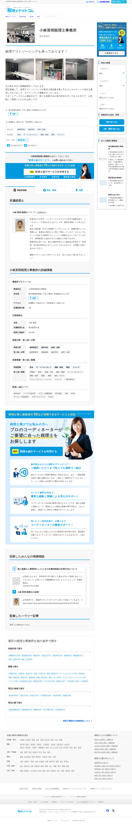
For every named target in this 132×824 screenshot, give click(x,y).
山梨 (21, 752)
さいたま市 (54, 747)
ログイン (92, 2)
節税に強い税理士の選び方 (103, 779)
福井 (48, 752)
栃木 (75, 747)
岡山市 (26, 766)
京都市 (41, 761)
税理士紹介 (23, 789)
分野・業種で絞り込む (111, 129)
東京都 (32, 16)
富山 (44, 752)
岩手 (37, 740)
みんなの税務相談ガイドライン (86, 802)
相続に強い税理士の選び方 (103, 775)
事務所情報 (22, 190)
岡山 (21, 766)
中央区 (53, 744)
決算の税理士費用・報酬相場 (104, 743)
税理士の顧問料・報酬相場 (103, 740)
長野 (25, 752)
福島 (60, 740)
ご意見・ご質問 (32, 802)
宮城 (41, 740)
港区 (38, 16)
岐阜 (49, 757)
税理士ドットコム (10, 16)
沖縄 (72, 771)
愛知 (21, 757)
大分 (58, 771)
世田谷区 (60, 744)
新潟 (30, 752)
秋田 (52, 740)
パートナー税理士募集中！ (78, 797)
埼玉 (47, 747)
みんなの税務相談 (52, 789)
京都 (36, 761)
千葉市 (66, 747)
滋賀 (57, 761)
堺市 (32, 761)
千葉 (60, 747)
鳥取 (42, 766)
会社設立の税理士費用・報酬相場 (106, 746)
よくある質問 (44, 802)
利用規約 (54, 802)
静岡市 (38, 757)
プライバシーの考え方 (66, 802)
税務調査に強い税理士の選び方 (105, 769)
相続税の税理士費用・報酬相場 (105, 749)
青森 (33, 740)
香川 (59, 766)
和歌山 (66, 761)
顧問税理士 (22, 140)
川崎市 (34, 747)
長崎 (43, 771)
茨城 (71, 747)
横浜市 (28, 747)
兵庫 (46, 761)
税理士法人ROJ (114, 195)
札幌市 (28, 740)
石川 (40, 752)
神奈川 (22, 747)
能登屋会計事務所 (115, 178)
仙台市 (47, 740)
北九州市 (34, 771)
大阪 (21, 761)
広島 (31, 766)
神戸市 (52, 761)
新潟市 (35, 752)
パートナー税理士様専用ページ (54, 797)
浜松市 (44, 757)
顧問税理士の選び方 (101, 763)
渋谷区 (39, 744)
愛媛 (63, 766)
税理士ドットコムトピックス (75, 789)
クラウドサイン (65, 820)
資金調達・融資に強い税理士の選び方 (107, 766)
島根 (46, 766)
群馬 (79, 747)
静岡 (33, 757)
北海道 (22, 740)
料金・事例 (51, 190)
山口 (50, 766)
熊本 (48, 771)
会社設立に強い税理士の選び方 (105, 772)
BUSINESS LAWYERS (78, 820)
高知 (67, 766)
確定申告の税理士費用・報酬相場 (106, 752)
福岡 (21, 771)
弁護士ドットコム (52, 820)
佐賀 (39, 771)
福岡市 (26, 771)
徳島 (54, 766)
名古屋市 (27, 757)
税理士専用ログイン (119, 2)
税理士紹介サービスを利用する (35, 451)
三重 (54, 757)
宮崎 (62, 771)
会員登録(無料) (104, 2)
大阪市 (26, 761)
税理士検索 (22, 16)
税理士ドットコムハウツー (101, 789)
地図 (14, 114)
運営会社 (101, 802)
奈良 (61, 761)
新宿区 (33, 744)
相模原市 (41, 747)
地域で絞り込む (112, 122)
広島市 (37, 766)
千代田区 (46, 744)
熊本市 (53, 771)
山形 (56, 740)
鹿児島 (67, 771)
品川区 (67, 744)
